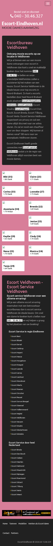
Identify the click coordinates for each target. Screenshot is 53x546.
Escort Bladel (17, 340)
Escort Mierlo (17, 385)
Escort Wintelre (18, 434)
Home (5, 524)
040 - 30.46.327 (28, 16)
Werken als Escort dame (38, 524)
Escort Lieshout (18, 377)
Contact (6, 533)
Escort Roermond (18, 478)
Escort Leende (25, 105)
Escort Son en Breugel (20, 401)
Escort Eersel (17, 344)
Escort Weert (17, 494)
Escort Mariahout (18, 381)
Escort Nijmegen (18, 474)
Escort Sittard (17, 482)
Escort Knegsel (17, 365)
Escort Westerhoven (19, 430)
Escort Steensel (18, 405)
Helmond (11, 105)
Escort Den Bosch (18, 454)
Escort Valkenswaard (20, 409)
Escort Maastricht (18, 470)
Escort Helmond (18, 466)
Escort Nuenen (17, 389)
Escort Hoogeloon (31, 101)
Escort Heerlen (17, 462)
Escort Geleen (17, 458)
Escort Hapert (22, 109)
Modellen (22, 524)
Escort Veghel (17, 414)
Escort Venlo (16, 490)
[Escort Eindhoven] (22, 25)
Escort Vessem (17, 422)
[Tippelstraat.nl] (26, 513)
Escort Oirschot (18, 393)
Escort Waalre (17, 426)
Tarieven (13, 524)
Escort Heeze (17, 357)
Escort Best (16, 336)
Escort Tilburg (17, 486)
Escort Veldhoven (18, 418)
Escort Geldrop (18, 348)
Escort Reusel (17, 397)
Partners (14, 533)
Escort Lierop (17, 373)
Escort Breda (17, 450)
